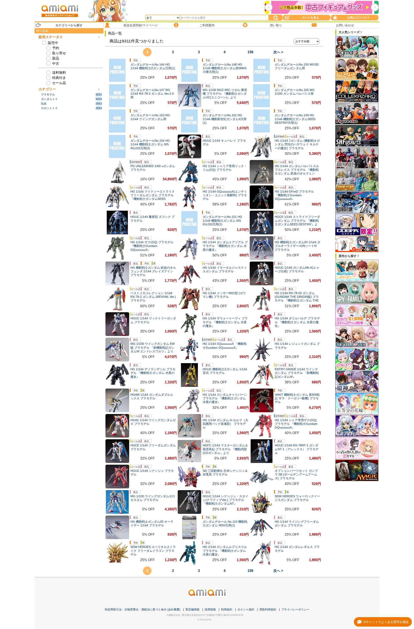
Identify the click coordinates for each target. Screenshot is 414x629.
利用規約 (226, 609)
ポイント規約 (245, 609)
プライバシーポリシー (295, 609)
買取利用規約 (267, 609)
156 (250, 52)
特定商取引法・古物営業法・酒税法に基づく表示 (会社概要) (142, 609)
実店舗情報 (192, 609)
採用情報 (210, 609)
